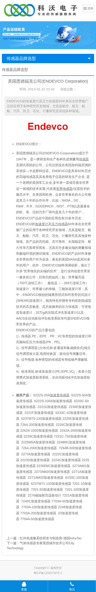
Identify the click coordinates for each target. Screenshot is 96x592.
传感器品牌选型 (21, 58)
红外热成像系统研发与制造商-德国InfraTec (51, 538)
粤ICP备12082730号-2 (48, 573)
